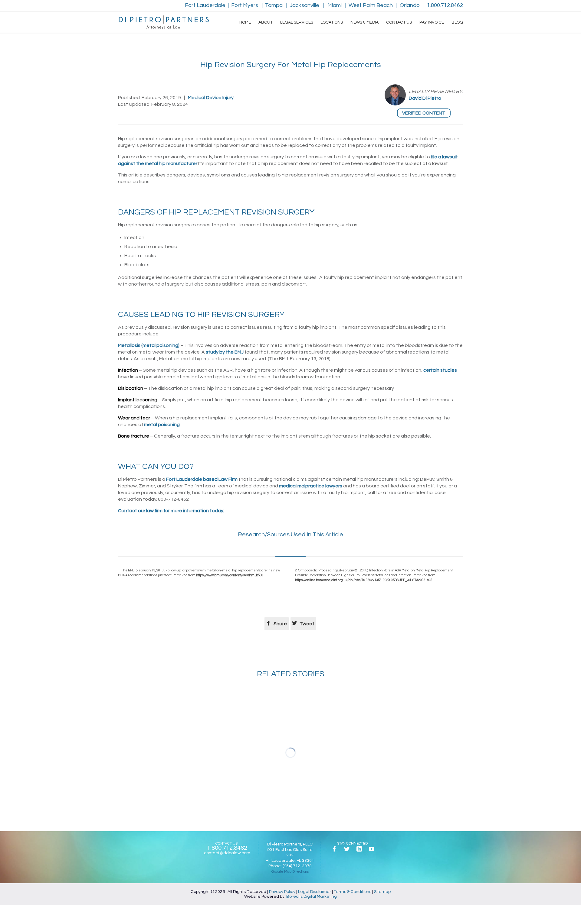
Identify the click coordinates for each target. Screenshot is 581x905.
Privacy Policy (282, 892)
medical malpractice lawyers (310, 485)
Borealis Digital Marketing (311, 896)
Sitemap (382, 892)
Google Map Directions (290, 872)
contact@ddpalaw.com (227, 853)
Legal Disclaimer (314, 892)
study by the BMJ (225, 352)
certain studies (440, 370)
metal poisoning (162, 424)
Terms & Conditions (352, 892)
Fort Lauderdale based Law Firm (202, 479)
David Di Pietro (425, 98)
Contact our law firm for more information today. (171, 510)
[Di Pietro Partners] (163, 22)
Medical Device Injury (211, 97)
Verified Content (423, 113)
